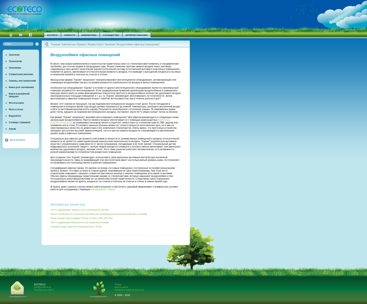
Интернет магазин (137, 35)
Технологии (15, 61)
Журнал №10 (95, 44)
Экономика (15, 67)
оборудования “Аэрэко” (103, 189)
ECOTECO (52, 35)
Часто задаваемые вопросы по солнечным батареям (79, 210)
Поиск (118, 284)
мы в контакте (17, 140)
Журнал (81, 44)
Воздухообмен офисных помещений (137, 44)
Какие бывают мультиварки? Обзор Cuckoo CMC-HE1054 (81, 218)
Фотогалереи (16, 103)
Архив (12, 129)
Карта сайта (121, 287)
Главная (55, 44)
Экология (14, 54)
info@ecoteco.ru (42, 287)
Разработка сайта (44, 290)
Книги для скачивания (21, 87)
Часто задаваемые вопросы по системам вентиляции (79, 222)
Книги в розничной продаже (19, 95)
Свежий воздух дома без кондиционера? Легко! (76, 226)
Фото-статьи (16, 109)
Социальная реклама (21, 74)
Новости (69, 35)
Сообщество (111, 35)
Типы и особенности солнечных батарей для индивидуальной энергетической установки (98, 214)
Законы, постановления (22, 80)
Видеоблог (15, 116)
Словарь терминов (19, 122)
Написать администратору (129, 290)
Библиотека (89, 35)
